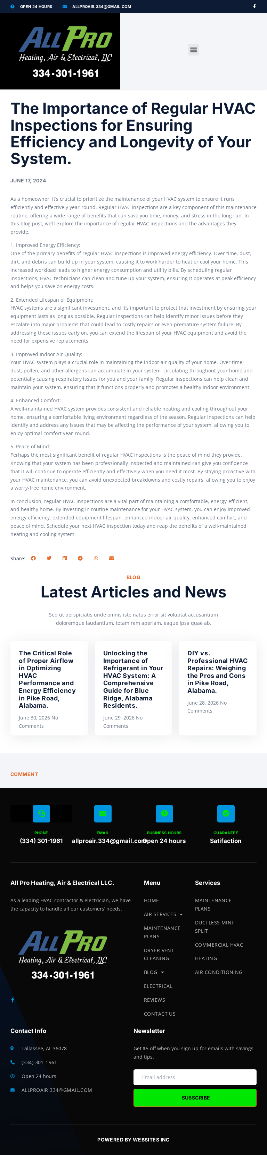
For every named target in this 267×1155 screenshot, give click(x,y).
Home (151, 900)
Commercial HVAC (219, 944)
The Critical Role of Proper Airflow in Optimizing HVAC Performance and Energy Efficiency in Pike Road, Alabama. (47, 679)
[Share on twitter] (49, 558)
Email (103, 832)
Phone (41, 832)
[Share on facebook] (33, 558)
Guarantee (225, 832)
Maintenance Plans (162, 932)
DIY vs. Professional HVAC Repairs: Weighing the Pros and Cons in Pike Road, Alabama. (217, 671)
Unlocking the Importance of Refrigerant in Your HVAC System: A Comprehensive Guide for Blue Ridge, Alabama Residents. (133, 679)
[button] (193, 49)
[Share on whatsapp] (96, 558)
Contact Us (160, 1013)
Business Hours (164, 832)
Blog (150, 972)
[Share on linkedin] (64, 558)
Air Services (160, 914)
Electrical (158, 986)
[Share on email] (111, 558)
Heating (206, 958)
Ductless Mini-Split (215, 926)
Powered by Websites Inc (133, 1140)
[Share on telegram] (80, 558)
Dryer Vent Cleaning (159, 954)
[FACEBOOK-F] (254, 7)
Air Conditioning (219, 972)
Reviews (154, 1000)
